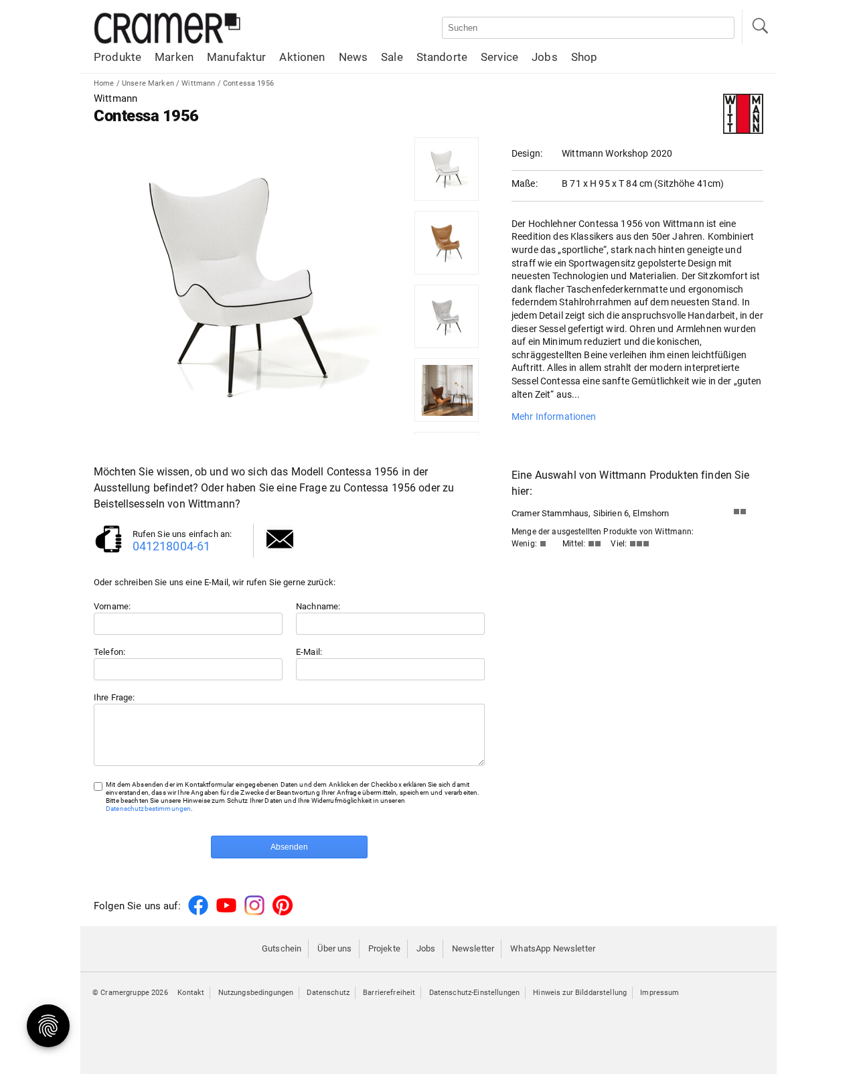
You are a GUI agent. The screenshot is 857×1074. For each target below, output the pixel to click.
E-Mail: (309, 652)
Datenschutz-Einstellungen (474, 992)
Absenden (289, 847)
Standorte (441, 57)
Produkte (117, 57)
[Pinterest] (282, 913)
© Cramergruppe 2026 (130, 992)
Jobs (545, 57)
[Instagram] (254, 913)
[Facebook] (198, 913)
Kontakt (190, 992)
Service (499, 57)
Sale (392, 57)
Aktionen (302, 57)
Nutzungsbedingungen (256, 992)
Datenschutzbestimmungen (148, 808)
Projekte (384, 948)
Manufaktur (236, 57)
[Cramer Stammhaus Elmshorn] (743, 515)
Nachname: (318, 606)
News (353, 57)
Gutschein (281, 948)
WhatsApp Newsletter (552, 948)
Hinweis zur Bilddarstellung (580, 992)
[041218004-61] (108, 551)
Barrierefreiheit (389, 992)
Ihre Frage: (114, 697)
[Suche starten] (759, 27)
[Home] (167, 41)
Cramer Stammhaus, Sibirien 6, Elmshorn (590, 513)
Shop (584, 57)
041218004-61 (172, 546)
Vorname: (112, 606)
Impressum (659, 992)
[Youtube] (226, 913)
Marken (174, 57)
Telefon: (109, 652)
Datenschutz (328, 992)
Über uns (334, 948)
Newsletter (473, 948)
